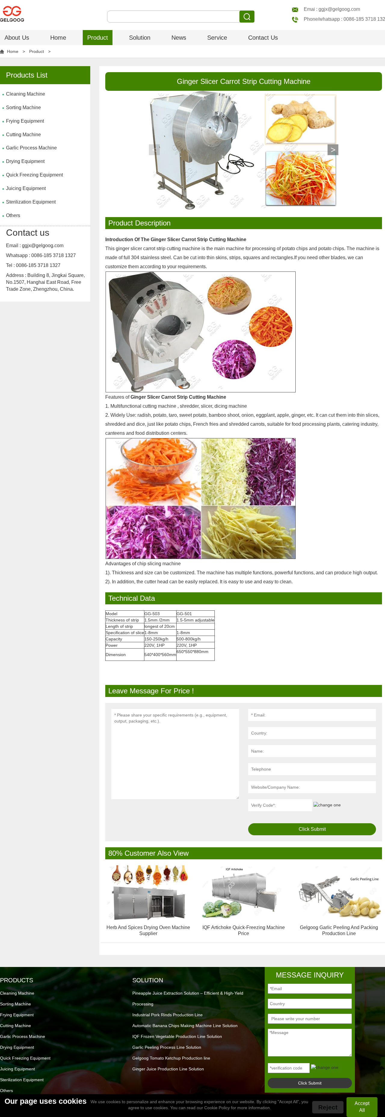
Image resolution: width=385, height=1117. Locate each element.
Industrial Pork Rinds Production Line (167, 1014)
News (178, 37)
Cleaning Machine (25, 94)
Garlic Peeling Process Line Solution (166, 1047)
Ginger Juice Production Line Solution (168, 1068)
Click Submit (312, 829)
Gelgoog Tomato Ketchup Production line (171, 1058)
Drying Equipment (25, 161)
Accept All (362, 1107)
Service (217, 37)
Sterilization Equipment (31, 201)
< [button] (154, 150)
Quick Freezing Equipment (34, 174)
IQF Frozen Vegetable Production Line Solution (177, 1036)
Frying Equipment (25, 121)
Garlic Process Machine (31, 147)
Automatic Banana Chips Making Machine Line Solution (185, 1025)
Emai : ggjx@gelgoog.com (332, 9)
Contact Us (263, 37)
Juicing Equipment (26, 188)
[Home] (12, 10)
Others (13, 215)
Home (58, 37)
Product (97, 37)
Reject (327, 1107)
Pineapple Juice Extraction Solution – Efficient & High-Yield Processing (187, 998)
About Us (17, 37)
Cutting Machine (23, 134)
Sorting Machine (23, 107)
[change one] (327, 805)
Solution (139, 37)
